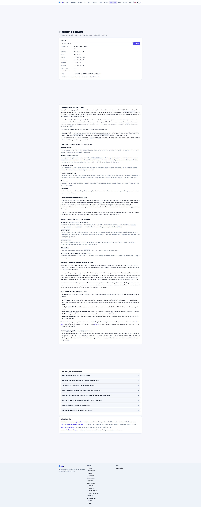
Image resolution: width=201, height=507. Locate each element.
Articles (89, 503)
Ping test (89, 473)
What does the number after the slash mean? (76, 375)
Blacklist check (91, 478)
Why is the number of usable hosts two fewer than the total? (80, 380)
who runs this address (67, 427)
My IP (67, 2)
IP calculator (90, 485)
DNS (89, 2)
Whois (80, 2)
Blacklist (94, 2)
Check (137, 43)
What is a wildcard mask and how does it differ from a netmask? (81, 390)
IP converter (90, 488)
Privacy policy (119, 468)
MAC (119, 2)
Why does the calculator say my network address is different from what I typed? (86, 395)
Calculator (113, 2)
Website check (91, 483)
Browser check (91, 498)
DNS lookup (97, 324)
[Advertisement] (100, 18)
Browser (124, 2)
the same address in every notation (71, 422)
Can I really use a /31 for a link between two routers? (78, 385)
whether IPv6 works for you (69, 430)
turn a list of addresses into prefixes (72, 424)
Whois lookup (91, 470)
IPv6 (130, 2)
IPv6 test (89, 500)
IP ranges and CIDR (92, 490)
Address (63, 40)
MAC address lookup (93, 493)
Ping (84, 2)
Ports (100, 2)
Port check (90, 480)
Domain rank (90, 495)
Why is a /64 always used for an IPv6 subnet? (76, 405)
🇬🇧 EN (136, 2)
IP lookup (73, 2)
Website (106, 2)
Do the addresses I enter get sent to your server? (77, 410)
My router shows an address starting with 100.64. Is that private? (82, 400)
